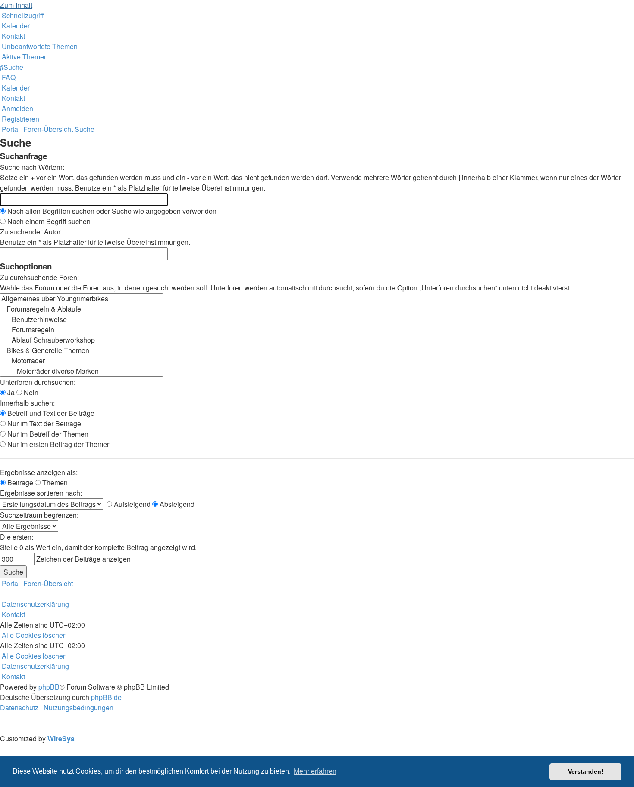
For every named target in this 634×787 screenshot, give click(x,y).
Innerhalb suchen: (27, 403)
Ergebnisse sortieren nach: (41, 493)
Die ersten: (16, 537)
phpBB (49, 687)
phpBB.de (106, 697)
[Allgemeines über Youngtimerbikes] (81, 299)
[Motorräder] (81, 361)
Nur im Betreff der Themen (47, 434)
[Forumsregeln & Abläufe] (81, 309)
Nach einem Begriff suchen (48, 221)
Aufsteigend (131, 504)
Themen (54, 482)
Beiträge (19, 482)
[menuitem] (15, 26)
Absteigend (176, 504)
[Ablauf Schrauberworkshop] (81, 340)
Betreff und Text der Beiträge (50, 413)
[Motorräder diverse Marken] (81, 371)
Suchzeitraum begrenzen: (39, 515)
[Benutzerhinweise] (81, 319)
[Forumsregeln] (81, 330)
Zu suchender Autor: (31, 232)
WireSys (61, 738)
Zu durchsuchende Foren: (39, 277)
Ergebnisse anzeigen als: (39, 472)
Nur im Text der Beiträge (43, 423)
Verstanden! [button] (585, 771)
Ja (10, 392)
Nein (30, 392)
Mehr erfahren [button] (315, 771)
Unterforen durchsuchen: (37, 382)
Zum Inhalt (16, 5)
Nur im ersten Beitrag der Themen (58, 444)
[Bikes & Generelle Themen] (81, 350)
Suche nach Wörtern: (32, 167)
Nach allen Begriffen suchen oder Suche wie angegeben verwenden (111, 211)
